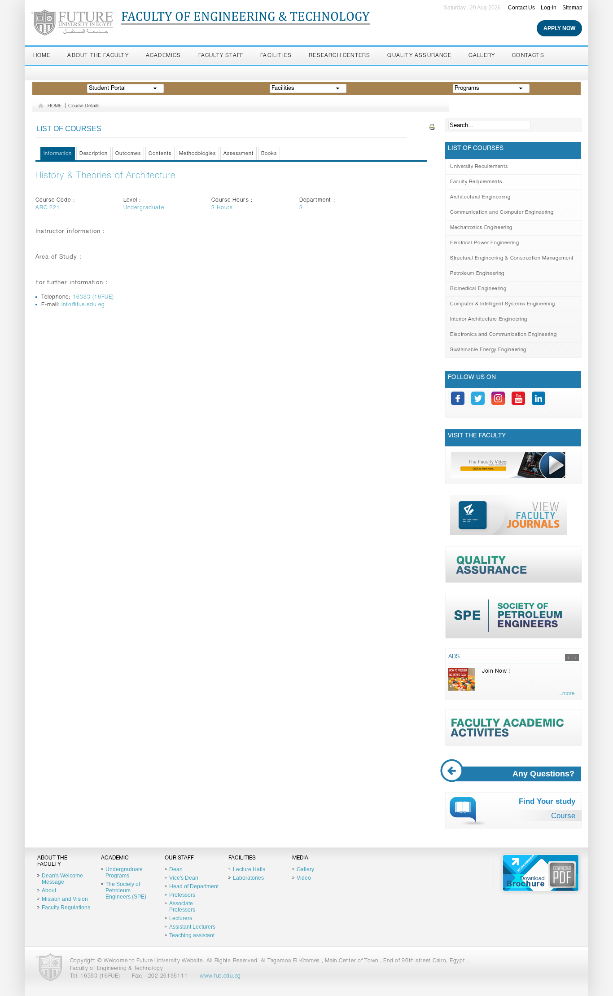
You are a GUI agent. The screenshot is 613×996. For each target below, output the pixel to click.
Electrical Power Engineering (484, 243)
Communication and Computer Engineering (501, 212)
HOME (55, 106)
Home (42, 55)
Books (269, 153)
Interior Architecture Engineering (488, 319)
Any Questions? (543, 773)
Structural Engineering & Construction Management (512, 258)
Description (93, 153)
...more (566, 693)
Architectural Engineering (480, 197)
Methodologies (197, 153)
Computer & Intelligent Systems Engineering (502, 304)
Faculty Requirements (476, 182)
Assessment (238, 153)
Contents (160, 153)
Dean (176, 869)
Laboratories (248, 878)
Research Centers (339, 55)
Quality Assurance (419, 55)
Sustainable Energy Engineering (488, 350)
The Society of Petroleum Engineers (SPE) (125, 890)
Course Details (83, 106)
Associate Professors (182, 906)
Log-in (548, 7)
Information (58, 153)
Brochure (541, 873)
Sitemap (572, 7)
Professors (182, 895)
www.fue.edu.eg (220, 976)
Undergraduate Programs (124, 872)
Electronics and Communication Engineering (503, 334)
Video (304, 878)
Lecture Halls (249, 869)
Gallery (482, 55)
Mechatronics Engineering (481, 227)
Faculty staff (221, 55)
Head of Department (194, 886)
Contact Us (521, 7)
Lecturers (180, 918)
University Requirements (479, 166)
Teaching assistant (192, 935)
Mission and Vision (65, 899)
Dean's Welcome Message (62, 879)
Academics (163, 55)
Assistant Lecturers (192, 927)
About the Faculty (97, 55)
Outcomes (128, 153)
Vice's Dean (183, 878)
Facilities (276, 55)
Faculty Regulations (66, 907)
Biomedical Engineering (478, 288)
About (49, 890)
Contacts (528, 55)
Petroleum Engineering (477, 273)
